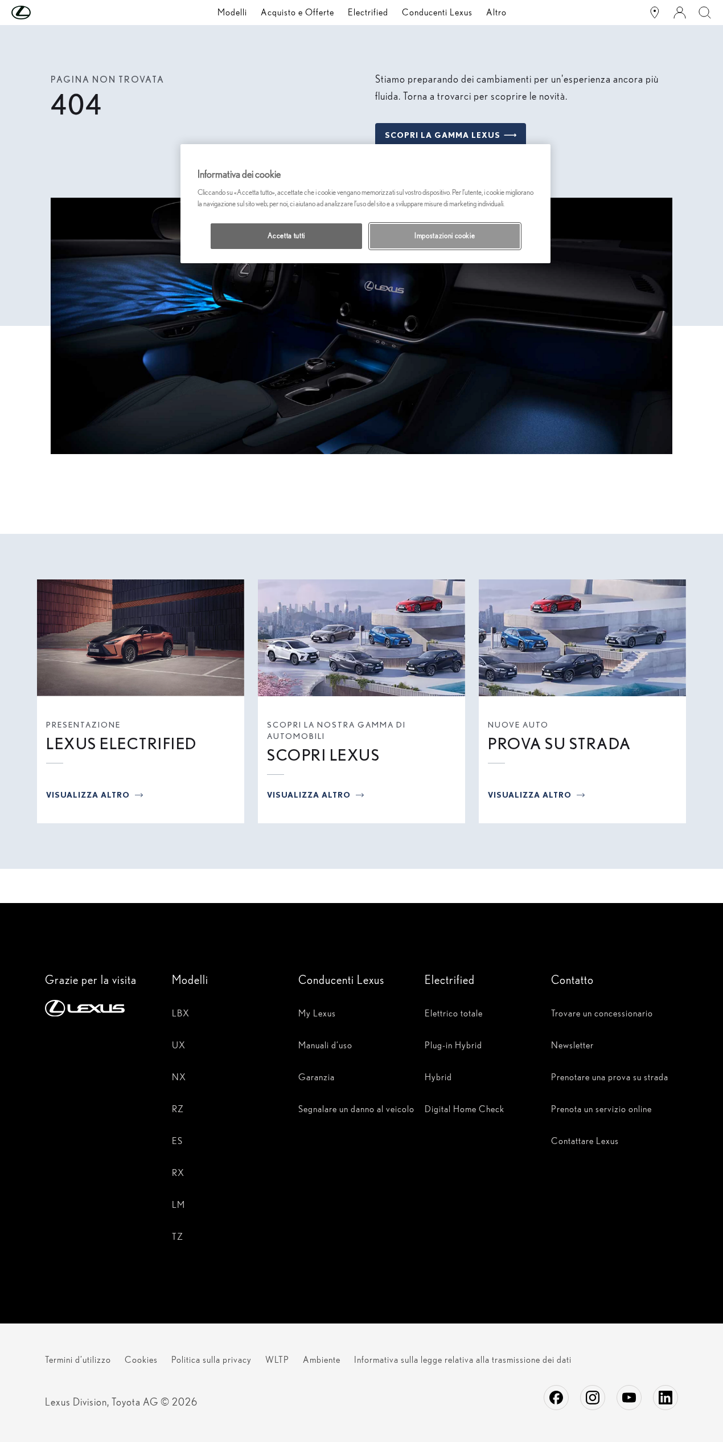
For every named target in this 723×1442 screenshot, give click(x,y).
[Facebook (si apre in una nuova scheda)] (556, 1397)
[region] (365, 203)
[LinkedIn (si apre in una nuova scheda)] (665, 1397)
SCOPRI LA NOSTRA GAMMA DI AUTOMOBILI (336, 730)
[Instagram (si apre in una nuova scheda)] (592, 1397)
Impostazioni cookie (444, 235)
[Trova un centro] (655, 12)
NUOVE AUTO (518, 724)
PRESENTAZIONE (83, 724)
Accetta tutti (286, 235)
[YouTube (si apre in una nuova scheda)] (629, 1397)
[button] (43, 12)
